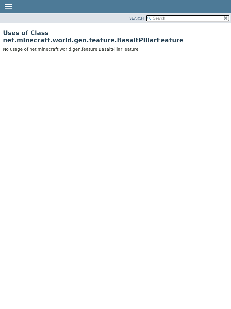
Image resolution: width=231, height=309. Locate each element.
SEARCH (136, 18)
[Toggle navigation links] (8, 7)
